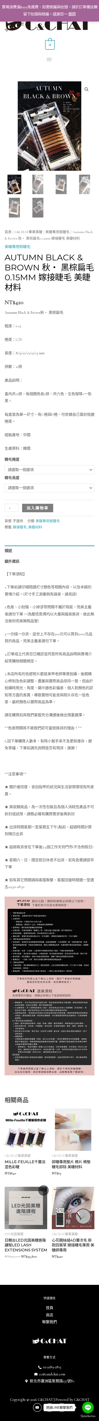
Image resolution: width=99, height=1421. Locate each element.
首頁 (8, 232)
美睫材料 (35, 527)
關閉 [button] (72, 14)
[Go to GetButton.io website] (88, 1416)
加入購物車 (38, 508)
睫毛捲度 (12, 459)
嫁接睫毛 (20, 527)
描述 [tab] (8, 550)
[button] (86, 89)
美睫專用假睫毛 (57, 232)
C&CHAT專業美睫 (28, 232)
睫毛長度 (12, 478)
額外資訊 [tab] (12, 561)
